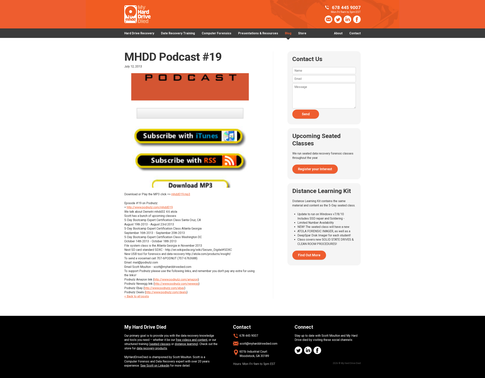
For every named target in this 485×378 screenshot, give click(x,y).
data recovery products (152, 348)
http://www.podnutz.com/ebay (164, 288)
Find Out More (309, 255)
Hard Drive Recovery (139, 33)
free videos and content (191, 340)
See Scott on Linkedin (154, 365)
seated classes (160, 344)
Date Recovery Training (178, 33)
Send (306, 114)
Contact (355, 33)
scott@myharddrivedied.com (258, 343)
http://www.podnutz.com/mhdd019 (150, 207)
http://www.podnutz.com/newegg (176, 283)
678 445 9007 (248, 335)
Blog (288, 33)
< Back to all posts (136, 296)
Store (302, 33)
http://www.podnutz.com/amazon (176, 279)
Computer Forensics (216, 33)
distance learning (186, 344)
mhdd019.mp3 (180, 194)
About (338, 33)
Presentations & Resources (258, 33)
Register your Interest (315, 169)
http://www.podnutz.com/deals (166, 292)
